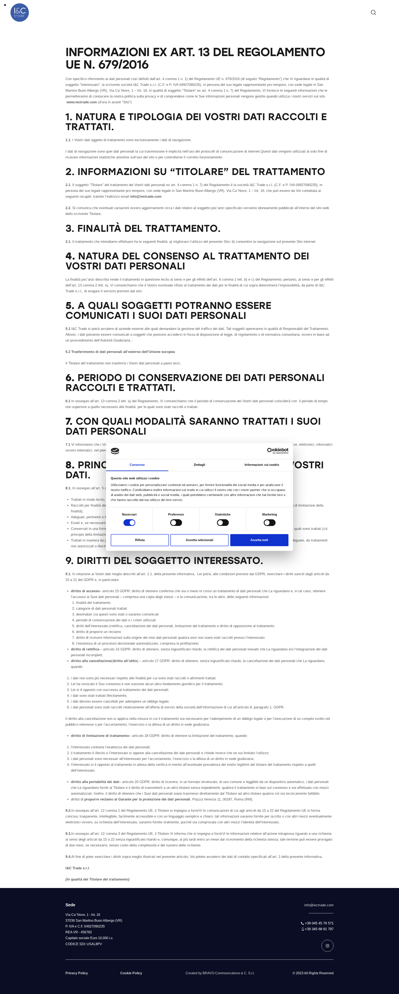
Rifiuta (140, 540)
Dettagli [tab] (199, 464)
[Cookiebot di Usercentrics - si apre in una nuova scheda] (270, 451)
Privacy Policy (76, 973)
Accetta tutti (259, 540)
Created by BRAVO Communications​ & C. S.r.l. (220, 973)
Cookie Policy (131, 973)
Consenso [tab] (137, 464)
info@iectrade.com (319, 905)
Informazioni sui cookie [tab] (262, 464)
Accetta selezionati (199, 540)
